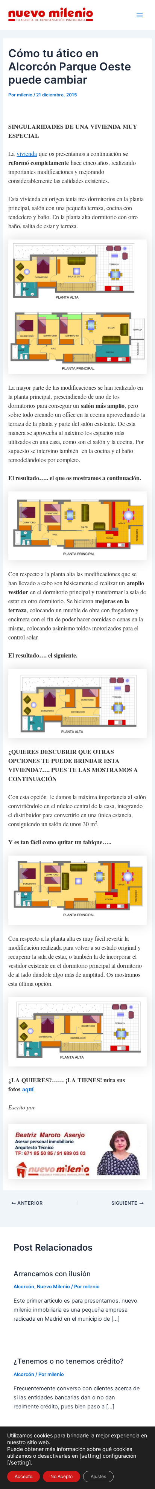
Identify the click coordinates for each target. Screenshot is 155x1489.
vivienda (27, 153)
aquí (27, 1089)
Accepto (23, 1476)
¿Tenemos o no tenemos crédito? (69, 1361)
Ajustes (98, 1476)
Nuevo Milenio (53, 1286)
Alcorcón (24, 1286)
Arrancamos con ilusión (52, 1273)
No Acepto (61, 1476)
